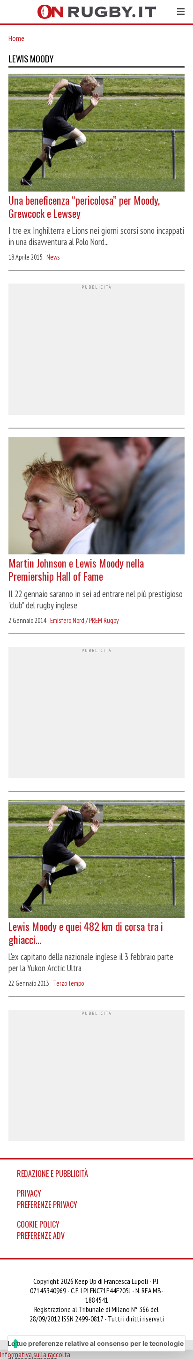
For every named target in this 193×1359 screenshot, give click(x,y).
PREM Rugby (104, 620)
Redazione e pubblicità (52, 1173)
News (52, 257)
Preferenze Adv (41, 1235)
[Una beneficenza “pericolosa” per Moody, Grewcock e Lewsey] (96, 133)
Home (16, 38)
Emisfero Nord (67, 620)
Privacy (29, 1193)
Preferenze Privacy (47, 1204)
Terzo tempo (68, 983)
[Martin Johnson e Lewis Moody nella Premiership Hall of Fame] (96, 497)
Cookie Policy (38, 1224)
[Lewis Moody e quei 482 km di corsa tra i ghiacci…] (96, 860)
